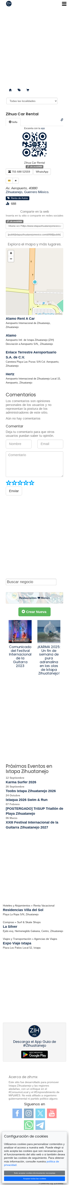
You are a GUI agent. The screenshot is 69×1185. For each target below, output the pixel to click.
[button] (34, 282)
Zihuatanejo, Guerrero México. (27, 192)
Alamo (11, 335)
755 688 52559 (20, 171)
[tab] (13, 122)
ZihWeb (58, 1183)
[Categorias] (19, 90)
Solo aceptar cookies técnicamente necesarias (34, 1173)
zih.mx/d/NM (35, 167)
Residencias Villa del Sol (23, 910)
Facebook (17, 1113)
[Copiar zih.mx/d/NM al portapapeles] (62, 119)
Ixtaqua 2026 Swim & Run (27, 800)
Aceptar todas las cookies (34, 1179)
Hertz (10, 374)
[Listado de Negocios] (10, 90)
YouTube (52, 1113)
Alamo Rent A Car (20, 318)
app (43, 128)
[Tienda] (28, 90)
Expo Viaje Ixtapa (17, 943)
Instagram (29, 1113)
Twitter (40, 1113)
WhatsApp (42, 171)
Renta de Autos (18, 198)
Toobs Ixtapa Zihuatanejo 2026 (31, 791)
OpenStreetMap (49, 314)
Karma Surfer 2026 (21, 782)
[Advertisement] (34, 45)
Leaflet (39, 314)
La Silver (10, 926)
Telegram (40, 1125)
